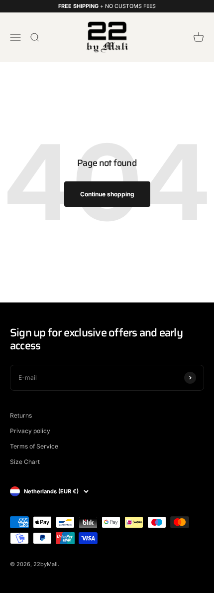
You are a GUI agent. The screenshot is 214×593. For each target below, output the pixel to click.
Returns (21, 415)
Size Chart (25, 461)
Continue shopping (107, 194)
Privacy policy (30, 431)
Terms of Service (34, 446)
